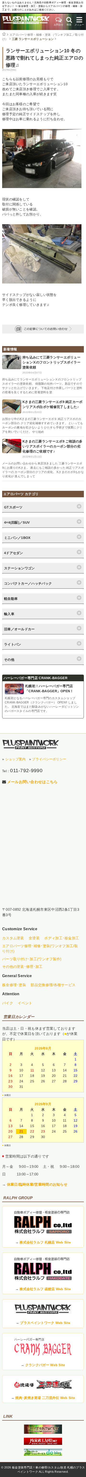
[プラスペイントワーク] (43, 1433)
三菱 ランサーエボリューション (33, 39)
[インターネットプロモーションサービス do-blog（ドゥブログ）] (43, 1455)
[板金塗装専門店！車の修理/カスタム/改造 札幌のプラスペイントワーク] (26, 22)
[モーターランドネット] (43, 1444)
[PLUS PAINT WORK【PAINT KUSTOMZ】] (30, 744)
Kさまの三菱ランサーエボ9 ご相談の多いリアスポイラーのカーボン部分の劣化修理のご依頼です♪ (52, 446)
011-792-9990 (26, 770)
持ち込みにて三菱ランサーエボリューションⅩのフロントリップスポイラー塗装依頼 (51, 362)
